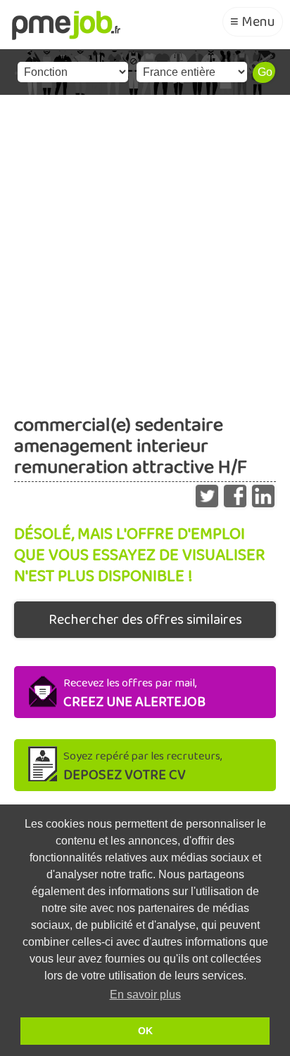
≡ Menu (252, 22)
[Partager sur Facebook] (235, 492)
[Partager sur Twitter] (207, 492)
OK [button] (145, 1030)
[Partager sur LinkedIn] (263, 492)
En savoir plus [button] (145, 994)
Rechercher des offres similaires (145, 619)
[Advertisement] (145, 246)
